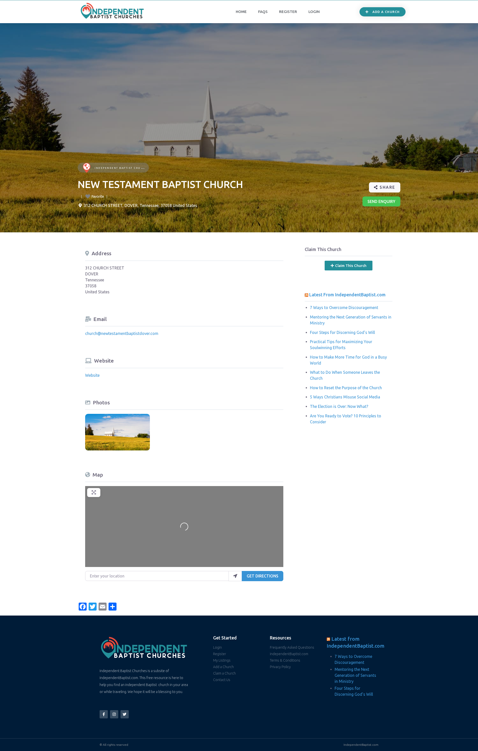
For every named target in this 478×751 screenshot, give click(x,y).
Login (314, 11)
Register (288, 11)
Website (92, 375)
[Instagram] (114, 714)
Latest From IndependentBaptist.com (347, 294)
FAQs (263, 11)
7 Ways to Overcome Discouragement (344, 307)
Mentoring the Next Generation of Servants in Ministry (355, 675)
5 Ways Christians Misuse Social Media (345, 397)
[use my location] (235, 576)
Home (241, 11)
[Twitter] (124, 714)
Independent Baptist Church (121, 168)
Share (386, 187)
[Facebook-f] (104, 714)
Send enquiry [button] (381, 201)
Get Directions (262, 576)
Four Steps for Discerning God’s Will (342, 332)
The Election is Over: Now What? (339, 406)
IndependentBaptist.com (361, 744)
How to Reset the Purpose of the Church (346, 387)
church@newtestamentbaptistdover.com (121, 333)
